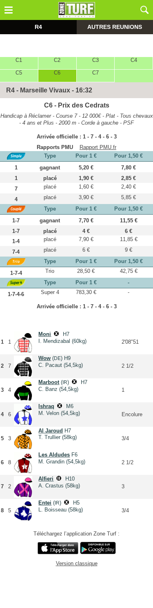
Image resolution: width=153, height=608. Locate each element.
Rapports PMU (55, 147)
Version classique (77, 563)
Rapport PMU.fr (98, 147)
